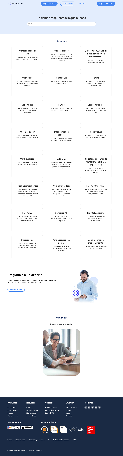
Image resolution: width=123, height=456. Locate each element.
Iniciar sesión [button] (68, 4)
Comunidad (82, 4)
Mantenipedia (31, 413)
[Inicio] (16, 3)
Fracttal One (11, 407)
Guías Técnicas (32, 410)
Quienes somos (71, 407)
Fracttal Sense (12, 410)
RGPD (75, 440)
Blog (28, 407)
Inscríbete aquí (16, 290)
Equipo (68, 410)
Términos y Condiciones (16, 440)
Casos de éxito (12, 416)
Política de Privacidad (61, 440)
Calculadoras (31, 416)
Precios (10, 413)
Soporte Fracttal (49, 4)
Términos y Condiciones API (39, 440)
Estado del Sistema (52, 410)
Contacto (69, 416)
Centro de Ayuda (51, 407)
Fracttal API (49, 413)
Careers (68, 413)
